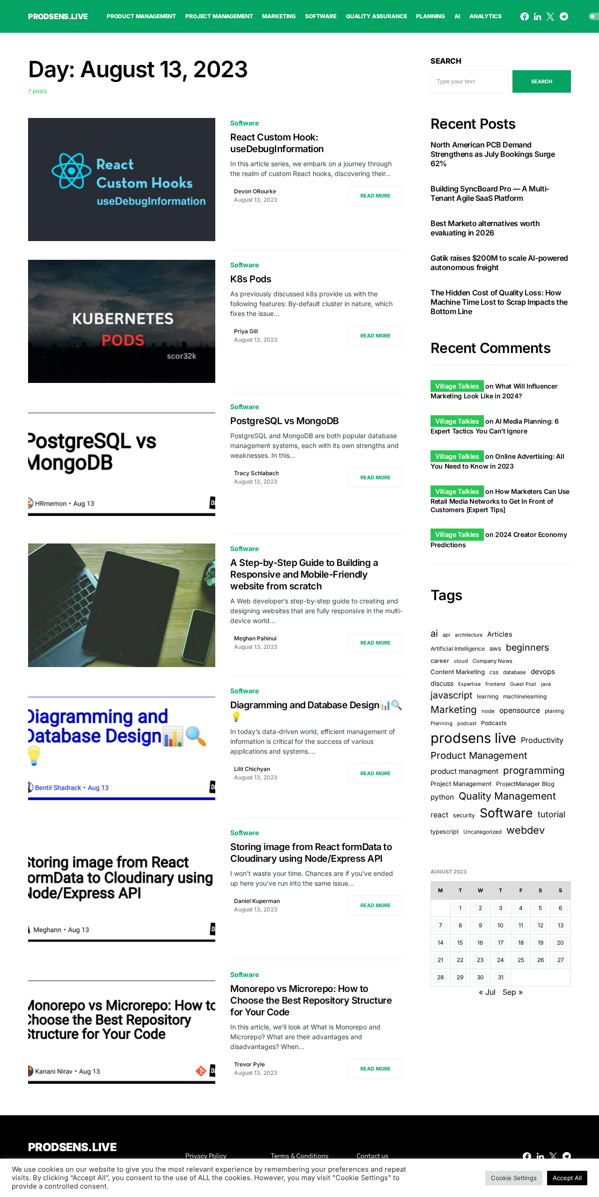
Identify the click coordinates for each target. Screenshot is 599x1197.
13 (560, 925)
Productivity (542, 740)
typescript (445, 831)
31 (501, 977)
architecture (468, 635)
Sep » (513, 992)
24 (500, 959)
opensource (519, 710)
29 (460, 977)
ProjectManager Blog (525, 783)
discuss (442, 683)
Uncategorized (482, 832)
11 (521, 925)
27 (560, 959)
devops (543, 671)
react (439, 814)
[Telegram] (564, 16)
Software (244, 123)
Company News (492, 661)
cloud (461, 661)
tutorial (551, 814)
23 (480, 959)
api (446, 635)
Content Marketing (458, 672)
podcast (466, 724)
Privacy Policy (205, 1156)
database (514, 672)
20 (560, 942)
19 (540, 942)
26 (540, 959)
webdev (525, 830)
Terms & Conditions (300, 1156)
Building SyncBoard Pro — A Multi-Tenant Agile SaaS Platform (490, 193)
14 (441, 942)
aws (495, 648)
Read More (375, 195)
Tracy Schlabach (256, 473)
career (440, 660)
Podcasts (494, 723)
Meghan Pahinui (255, 638)
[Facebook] (524, 16)
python (442, 797)
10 (500, 925)
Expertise (469, 684)
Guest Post (523, 684)
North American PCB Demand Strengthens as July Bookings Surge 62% (493, 154)
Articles (499, 634)
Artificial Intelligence (458, 648)
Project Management (461, 783)
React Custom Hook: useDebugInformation (277, 143)
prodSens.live (58, 16)
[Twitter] (550, 16)
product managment (464, 771)
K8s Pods (250, 279)
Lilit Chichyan (252, 768)
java (546, 684)
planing (554, 711)
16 (480, 942)
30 (480, 977)
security (464, 815)
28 (440, 977)
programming (534, 770)
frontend (495, 684)
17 (501, 942)
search (541, 81)
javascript (451, 695)
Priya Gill (246, 331)
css (493, 672)
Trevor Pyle (249, 1064)
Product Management (479, 756)
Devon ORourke (255, 191)
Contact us (372, 1156)
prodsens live (473, 738)
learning (487, 696)
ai (434, 633)
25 (521, 959)
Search (446, 61)
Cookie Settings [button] (514, 1178)
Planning (442, 723)
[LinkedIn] (537, 16)
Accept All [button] (567, 1178)
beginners (527, 647)
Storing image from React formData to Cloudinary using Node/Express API (311, 852)
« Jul (487, 992)
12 (540, 925)
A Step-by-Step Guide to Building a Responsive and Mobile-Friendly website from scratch (304, 574)
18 (521, 942)
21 (440, 959)
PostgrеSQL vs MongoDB (284, 420)
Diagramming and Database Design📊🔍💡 (316, 710)
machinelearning (525, 696)
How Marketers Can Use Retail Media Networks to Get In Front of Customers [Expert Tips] (500, 500)
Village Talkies (457, 386)
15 (460, 942)
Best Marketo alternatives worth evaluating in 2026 (485, 228)
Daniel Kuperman (257, 900)
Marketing (454, 710)
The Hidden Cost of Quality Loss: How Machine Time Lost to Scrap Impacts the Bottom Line (499, 302)
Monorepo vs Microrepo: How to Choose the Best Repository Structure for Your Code (311, 1000)
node (488, 711)
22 (460, 959)
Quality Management (507, 796)
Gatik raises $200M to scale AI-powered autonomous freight (499, 263)
